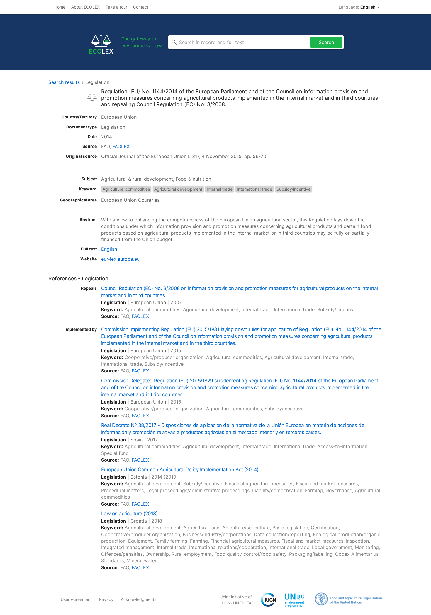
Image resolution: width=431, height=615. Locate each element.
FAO (250, 602)
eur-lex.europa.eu (120, 259)
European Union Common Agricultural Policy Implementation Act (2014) (180, 469)
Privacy (106, 599)
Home (59, 6)
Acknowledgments (138, 599)
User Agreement (76, 599)
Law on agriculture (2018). (130, 513)
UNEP (238, 602)
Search (326, 42)
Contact (140, 6)
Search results (64, 82)
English (109, 249)
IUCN (225, 602)
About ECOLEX (85, 6)
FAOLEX (121, 146)
